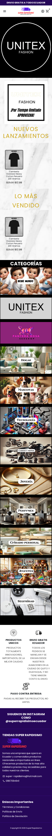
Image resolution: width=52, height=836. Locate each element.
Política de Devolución (14, 816)
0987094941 (11, 781)
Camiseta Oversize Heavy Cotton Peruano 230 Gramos (14, 175)
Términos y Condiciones (15, 807)
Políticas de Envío (12, 811)
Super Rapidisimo (34, 828)
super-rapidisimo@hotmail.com (22, 776)
